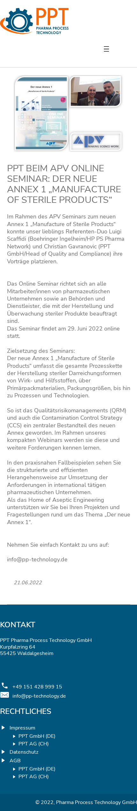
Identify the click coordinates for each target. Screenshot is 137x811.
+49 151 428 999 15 (37, 687)
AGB (15, 760)
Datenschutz (24, 752)
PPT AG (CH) (33, 744)
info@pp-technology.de (39, 696)
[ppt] (34, 32)
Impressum (22, 727)
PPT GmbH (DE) (36, 736)
